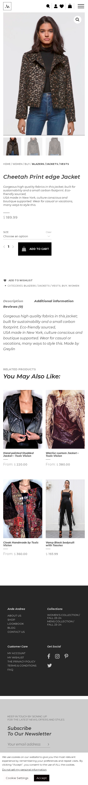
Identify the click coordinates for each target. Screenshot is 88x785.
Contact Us (16, 631)
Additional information (53, 301)
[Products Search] (48, 6)
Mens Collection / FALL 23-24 (60, 623)
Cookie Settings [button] (17, 778)
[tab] (18, 301)
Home (6, 164)
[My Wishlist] (62, 6)
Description (13, 301)
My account (16, 653)
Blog (11, 627)
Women (17, 164)
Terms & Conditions (21, 665)
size (6, 232)
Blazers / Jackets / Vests (50, 164)
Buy (27, 164)
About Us (14, 615)
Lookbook (15, 623)
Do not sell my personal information (24, 769)
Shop (11, 619)
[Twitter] (49, 665)
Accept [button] (42, 778)
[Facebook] (48, 656)
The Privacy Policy (21, 661)
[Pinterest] (66, 656)
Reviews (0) (13, 307)
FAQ (10, 669)
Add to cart (39, 248)
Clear (48, 232)
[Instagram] (57, 656)
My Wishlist (15, 657)
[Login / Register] (55, 6)
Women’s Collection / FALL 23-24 (63, 617)
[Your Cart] (70, 6)
